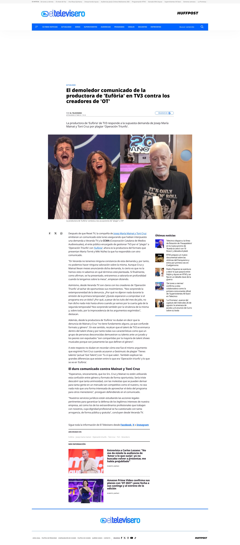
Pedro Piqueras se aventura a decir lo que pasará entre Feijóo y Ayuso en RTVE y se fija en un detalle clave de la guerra (178, 274)
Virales (131, 27)
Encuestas (142, 27)
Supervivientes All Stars (173, 2)
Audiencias (106, 27)
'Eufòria (98, 247)
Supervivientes (90, 27)
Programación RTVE (139, 2)
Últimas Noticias (50, 27)
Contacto (107, 538)
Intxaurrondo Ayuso (91, 2)
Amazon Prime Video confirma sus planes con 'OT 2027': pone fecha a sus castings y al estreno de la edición (128, 484)
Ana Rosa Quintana (75, 2)
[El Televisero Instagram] (128, 538)
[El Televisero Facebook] (121, 538)
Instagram (143, 424)
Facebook (125, 424)
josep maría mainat (83, 437)
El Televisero (76, 113)
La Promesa (202, 2)
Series (77, 27)
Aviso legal (36, 538)
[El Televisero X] (125, 538)
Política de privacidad (49, 538)
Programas (119, 27)
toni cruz (111, 437)
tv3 (118, 437)
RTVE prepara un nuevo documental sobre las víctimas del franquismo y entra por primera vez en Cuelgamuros (177, 260)
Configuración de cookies (67, 538)
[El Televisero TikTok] (135, 538)
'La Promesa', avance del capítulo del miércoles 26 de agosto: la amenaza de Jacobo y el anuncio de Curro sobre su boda (179, 305)
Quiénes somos (97, 538)
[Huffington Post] (188, 13)
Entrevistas (156, 27)
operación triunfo (99, 437)
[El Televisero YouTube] (131, 538)
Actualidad (66, 27)
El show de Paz (61, 2)
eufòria (71, 437)
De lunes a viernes (47, 2)
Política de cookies (84, 538)
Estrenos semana (189, 2)
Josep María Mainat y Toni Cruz (130, 233)
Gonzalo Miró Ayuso (155, 2)
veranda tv (125, 437)
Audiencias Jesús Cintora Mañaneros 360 (115, 2)
